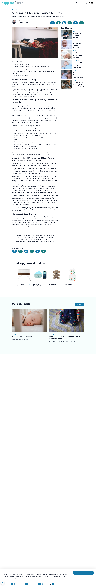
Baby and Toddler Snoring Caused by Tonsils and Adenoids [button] (31, 66)
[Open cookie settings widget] (2, 583)
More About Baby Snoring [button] (21, 75)
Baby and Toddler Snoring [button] (21, 64)
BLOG (57, 3)
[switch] (27, 584)
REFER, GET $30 (73, 3)
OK (83, 572)
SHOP (39, 3)
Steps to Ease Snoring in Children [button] (24, 69)
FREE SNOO (64, 3)
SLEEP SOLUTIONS (48, 3)
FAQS (81, 3)
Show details (62, 584)
